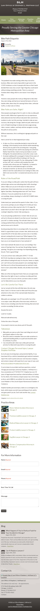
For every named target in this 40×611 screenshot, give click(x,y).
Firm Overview (11, 20)
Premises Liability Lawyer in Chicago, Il (22, 416)
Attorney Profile (21, 20)
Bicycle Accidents (18, 398)
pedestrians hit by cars (22, 363)
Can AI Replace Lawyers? (15, 551)
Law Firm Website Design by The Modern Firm (20, 606)
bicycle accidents (8, 363)
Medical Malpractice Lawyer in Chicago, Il (23, 423)
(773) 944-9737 (22, 9)
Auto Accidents (10, 398)
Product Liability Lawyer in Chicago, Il (22, 430)
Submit (4, 511)
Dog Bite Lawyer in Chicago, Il (19, 437)
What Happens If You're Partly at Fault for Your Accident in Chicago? (21, 532)
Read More (10, 546)
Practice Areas (30, 20)
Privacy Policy (20, 604)
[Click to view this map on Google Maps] (20, 577)
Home (3, 20)
